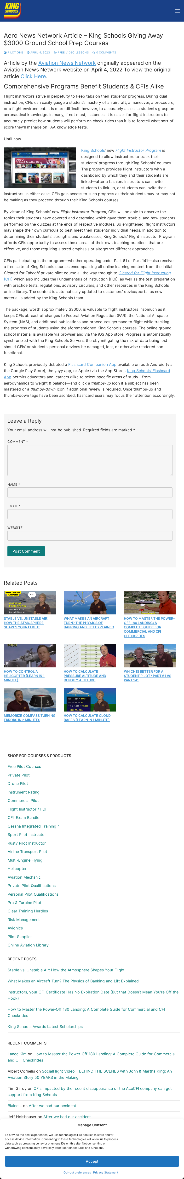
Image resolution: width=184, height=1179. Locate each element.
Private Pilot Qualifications (32, 885)
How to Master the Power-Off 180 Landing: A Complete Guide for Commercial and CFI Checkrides (149, 627)
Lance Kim (17, 1053)
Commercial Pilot (23, 800)
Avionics (15, 928)
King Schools (93, 150)
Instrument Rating (24, 792)
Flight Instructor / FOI (27, 809)
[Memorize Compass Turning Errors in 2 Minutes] (30, 700)
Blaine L (15, 1105)
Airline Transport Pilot (27, 851)
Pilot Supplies (20, 936)
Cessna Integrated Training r (33, 826)
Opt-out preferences (77, 1172)
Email (14, 506)
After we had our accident (52, 1105)
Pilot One (15, 52)
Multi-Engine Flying (25, 860)
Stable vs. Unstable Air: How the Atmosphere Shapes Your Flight (26, 622)
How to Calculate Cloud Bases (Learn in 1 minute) (87, 717)
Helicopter (17, 868)
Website (15, 528)
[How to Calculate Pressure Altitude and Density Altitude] (90, 655)
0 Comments (106, 52)
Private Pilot (19, 775)
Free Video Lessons (73, 52)
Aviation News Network (67, 63)
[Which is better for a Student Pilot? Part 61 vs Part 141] (150, 655)
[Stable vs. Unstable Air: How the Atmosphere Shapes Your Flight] (30, 602)
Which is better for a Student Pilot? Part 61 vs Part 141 (147, 675)
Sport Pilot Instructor (27, 834)
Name (13, 484)
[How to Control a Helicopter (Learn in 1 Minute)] (30, 655)
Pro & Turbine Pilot (24, 902)
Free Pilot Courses (24, 766)
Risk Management (24, 919)
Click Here (33, 76)
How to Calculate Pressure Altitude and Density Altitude (85, 675)
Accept (92, 1161)
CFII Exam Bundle (23, 817)
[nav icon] (177, 11)
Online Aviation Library (28, 945)
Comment (17, 442)
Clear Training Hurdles (28, 911)
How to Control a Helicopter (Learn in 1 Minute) (24, 675)
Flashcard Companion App (92, 364)
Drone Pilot (18, 783)
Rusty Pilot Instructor (27, 843)
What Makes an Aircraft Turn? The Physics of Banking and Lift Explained (89, 622)
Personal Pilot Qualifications (33, 894)
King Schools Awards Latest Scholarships (45, 1026)
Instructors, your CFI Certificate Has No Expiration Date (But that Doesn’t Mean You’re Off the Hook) (93, 995)
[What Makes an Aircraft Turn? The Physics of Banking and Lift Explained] (90, 602)
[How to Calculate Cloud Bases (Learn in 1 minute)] (90, 700)
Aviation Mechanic (24, 877)
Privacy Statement (105, 1172)
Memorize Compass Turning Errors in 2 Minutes (30, 717)
